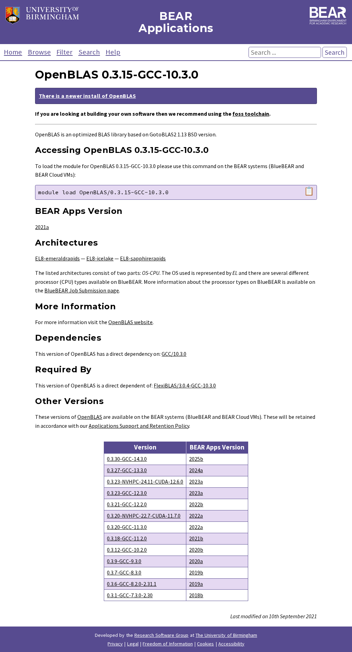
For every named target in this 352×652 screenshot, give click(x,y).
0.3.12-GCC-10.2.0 (127, 549)
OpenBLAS (89, 416)
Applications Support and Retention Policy (139, 425)
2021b (196, 538)
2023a (196, 481)
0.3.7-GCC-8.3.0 (124, 572)
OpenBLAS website (130, 322)
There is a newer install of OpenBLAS (87, 95)
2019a (196, 583)
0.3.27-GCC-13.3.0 (127, 470)
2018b (196, 595)
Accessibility (231, 644)
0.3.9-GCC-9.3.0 (124, 561)
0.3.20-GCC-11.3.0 (127, 527)
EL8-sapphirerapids (143, 258)
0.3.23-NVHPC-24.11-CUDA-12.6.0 (145, 481)
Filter (64, 52)
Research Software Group (161, 635)
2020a (196, 561)
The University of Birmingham (226, 635)
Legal (133, 644)
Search (89, 52)
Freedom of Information (168, 644)
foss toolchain (250, 113)
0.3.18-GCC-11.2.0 (127, 538)
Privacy (115, 644)
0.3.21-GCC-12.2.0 (127, 504)
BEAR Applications (176, 22)
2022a (196, 515)
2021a (42, 227)
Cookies (205, 644)
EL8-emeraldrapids (57, 258)
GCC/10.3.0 (174, 353)
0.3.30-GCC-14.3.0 (127, 458)
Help (113, 52)
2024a (196, 470)
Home (13, 52)
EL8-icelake (99, 258)
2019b (196, 572)
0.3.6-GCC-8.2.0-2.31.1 (131, 583)
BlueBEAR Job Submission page (81, 290)
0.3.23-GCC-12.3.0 (127, 492)
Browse (39, 52)
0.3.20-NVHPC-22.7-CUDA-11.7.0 (143, 515)
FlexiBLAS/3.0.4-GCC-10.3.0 (185, 385)
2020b (196, 549)
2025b (196, 458)
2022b (196, 504)
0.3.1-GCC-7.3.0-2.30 (130, 595)
